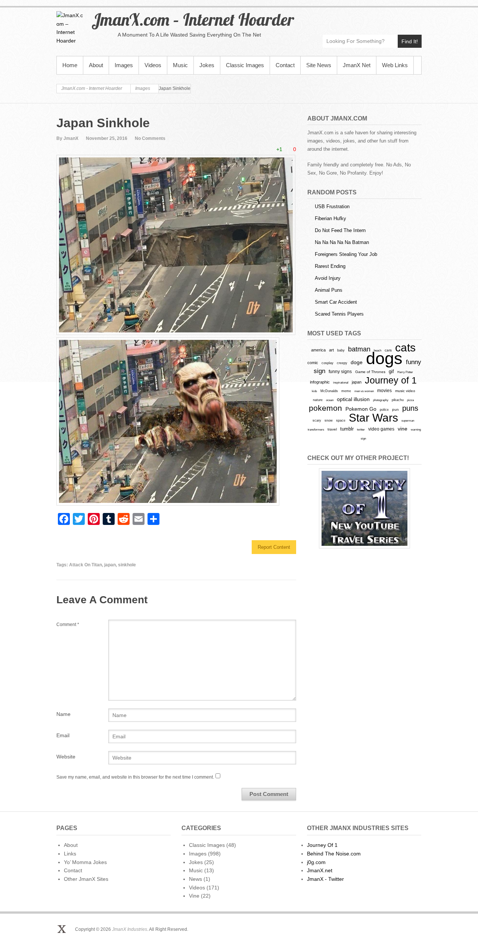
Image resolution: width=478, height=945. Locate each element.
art (331, 350)
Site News (318, 65)
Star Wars (373, 418)
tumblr (347, 429)
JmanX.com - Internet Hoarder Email (415, 17)
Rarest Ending (330, 266)
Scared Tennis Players (339, 314)
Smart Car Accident (336, 302)
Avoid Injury (328, 278)
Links (70, 854)
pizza (410, 400)
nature (318, 400)
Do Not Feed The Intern (340, 230)
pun (395, 409)
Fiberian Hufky (330, 218)
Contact (285, 65)
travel (332, 429)
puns (410, 408)
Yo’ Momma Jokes (85, 862)
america (318, 350)
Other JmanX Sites (86, 879)
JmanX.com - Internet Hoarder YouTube (367, 17)
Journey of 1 (391, 380)
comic (312, 362)
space (340, 420)
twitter (361, 429)
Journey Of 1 (322, 845)
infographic (320, 382)
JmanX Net (356, 65)
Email (62, 735)
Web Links (395, 65)
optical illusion (353, 399)
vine (402, 429)
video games (381, 429)
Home (69, 65)
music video (405, 391)
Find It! (409, 41)
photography (380, 400)
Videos (153, 65)
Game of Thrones (370, 372)
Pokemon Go (360, 409)
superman (407, 420)
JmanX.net (319, 870)
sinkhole (127, 564)
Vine (194, 896)
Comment (67, 624)
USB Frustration (332, 206)
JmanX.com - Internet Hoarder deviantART (399, 17)
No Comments (150, 138)
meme (346, 391)
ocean (329, 400)
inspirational (340, 382)
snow (329, 420)
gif (391, 371)
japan (110, 564)
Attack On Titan (85, 564)
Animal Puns (328, 290)
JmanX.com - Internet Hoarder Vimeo (383, 17)
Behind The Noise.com (334, 854)
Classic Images (245, 65)
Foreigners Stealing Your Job (346, 254)
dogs (384, 358)
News (195, 879)
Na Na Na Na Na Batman (342, 242)
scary (317, 420)
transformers (316, 429)
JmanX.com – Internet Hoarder (192, 19)
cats (405, 347)
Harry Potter (405, 372)
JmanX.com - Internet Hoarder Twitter (351, 17)
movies (384, 390)
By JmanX (67, 138)
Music (180, 65)
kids (314, 391)
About (96, 65)
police (384, 410)
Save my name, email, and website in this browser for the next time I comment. (135, 777)
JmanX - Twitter (325, 879)
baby (341, 350)
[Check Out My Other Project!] (364, 508)
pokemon (325, 408)
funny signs (340, 371)
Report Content (274, 547)
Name (63, 714)
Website (65, 757)
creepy (342, 363)
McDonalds (329, 391)
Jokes (206, 65)
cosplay (327, 363)
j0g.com (316, 862)
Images (124, 65)
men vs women (364, 391)
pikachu (398, 400)
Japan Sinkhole (103, 123)
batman (359, 349)
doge (357, 362)
